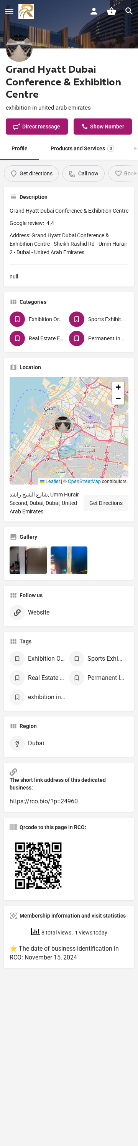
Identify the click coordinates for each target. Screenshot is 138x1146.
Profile (20, 148)
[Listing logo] (19, 48)
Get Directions (106, 503)
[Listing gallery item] (28, 560)
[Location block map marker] (63, 424)
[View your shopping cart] (112, 11)
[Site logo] (27, 11)
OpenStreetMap (84, 481)
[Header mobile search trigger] (129, 11)
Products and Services (81, 148)
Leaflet (52, 481)
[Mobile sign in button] (94, 11)
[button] (69, 431)
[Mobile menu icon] (9, 12)
